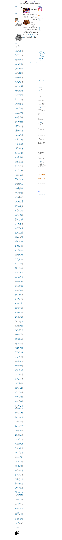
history (18, 238)
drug (17, 161)
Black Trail (22, 85)
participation (19, 343)
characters (18, 112)
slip (21, 437)
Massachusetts (17, 285)
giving (16, 211)
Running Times (17, 415)
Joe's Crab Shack (18, 259)
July (40, 88)
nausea (22, 313)
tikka (15, 483)
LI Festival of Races (21, 272)
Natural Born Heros (17, 313)
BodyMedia (17, 89)
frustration (19, 201)
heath (15, 232)
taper (20, 471)
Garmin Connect (19, 206)
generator (16, 209)
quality (15, 375)
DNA (21, 156)
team (17, 473)
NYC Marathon (18, 330)
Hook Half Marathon (17, 241)
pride (15, 366)
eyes (20, 179)
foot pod (22, 195)
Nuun (16, 328)
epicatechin (16, 174)
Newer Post (24, 62)
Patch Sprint (18, 344)
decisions (18, 145)
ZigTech (15, 527)
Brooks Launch (18, 98)
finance (15, 188)
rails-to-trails (21, 379)
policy (19, 357)
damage (21, 142)
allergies (15, 58)
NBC (18, 315)
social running (17, 442)
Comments (40, 15)
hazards (18, 228)
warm (18, 511)
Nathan (21, 312)
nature (20, 313)
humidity (20, 243)
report (15, 391)
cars (15, 109)
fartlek (21, 182)
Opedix (20, 335)
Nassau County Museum (17, 312)
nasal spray (21, 311)
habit (19, 222)
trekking (19, 496)
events (17, 176)
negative (21, 316)
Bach (15, 73)
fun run (21, 202)
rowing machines (20, 401)
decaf (19, 144)
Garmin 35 (16, 205)
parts (21, 343)
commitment (16, 125)
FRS (16, 201)
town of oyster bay (19, 486)
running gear (21, 409)
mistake (21, 298)
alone (18, 59)
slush (16, 439)
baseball (21, 78)
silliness (18, 433)
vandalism (22, 503)
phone (18, 351)
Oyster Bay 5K (20, 340)
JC (15, 258)
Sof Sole (18, 443)
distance (21, 154)
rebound (19, 382)
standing (21, 451)
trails (22, 491)
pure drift (18, 373)
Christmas (16, 115)
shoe (18, 430)
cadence (16, 103)
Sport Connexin (20, 448)
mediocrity (18, 290)
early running (21, 162)
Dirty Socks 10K (18, 151)
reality (16, 382)
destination (19, 147)
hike (17, 235)
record (19, 383)
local (16, 276)
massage (19, 286)
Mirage (19, 298)
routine (21, 400)
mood (21, 302)
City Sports (20, 117)
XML (19, 524)
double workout (20, 158)
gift (15, 210)
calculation (16, 104)
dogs (15, 158)
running (21, 406)
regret (22, 386)
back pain (17, 73)
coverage (16, 137)
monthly (18, 302)
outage (21, 337)
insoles (17, 251)
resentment (21, 391)
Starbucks (16, 452)
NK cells (22, 324)
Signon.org (16, 433)
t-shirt (20, 470)
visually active (21, 508)
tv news (21, 499)
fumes (17, 202)
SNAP (21, 439)
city (21, 116)
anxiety (19, 64)
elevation (20, 167)
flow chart (21, 192)
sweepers (19, 469)
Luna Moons (16, 280)
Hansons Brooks (17, 226)
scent (17, 422)
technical (17, 474)
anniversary (18, 62)
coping (18, 134)
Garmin (16, 204)
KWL (15, 267)
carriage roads (20, 108)
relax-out (16, 388)
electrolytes (16, 167)
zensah (15, 526)
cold (18, 121)
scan (18, 421)
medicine (16, 290)
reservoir (16, 392)
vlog (18, 509)
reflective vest (17, 386)
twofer (15, 500)
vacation (17, 503)
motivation (17, 304)
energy (22, 171)
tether (18, 478)
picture (18, 352)
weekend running (20, 515)
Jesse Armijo (17, 258)
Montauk (16, 302)
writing (18, 523)
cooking (20, 133)
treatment (18, 495)
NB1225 (16, 315)
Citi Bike (19, 116)
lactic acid (16, 268)
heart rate (21, 230)
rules (17, 402)
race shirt (17, 377)
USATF (22, 502)
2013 (21, 45)
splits (22, 447)
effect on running (20, 164)
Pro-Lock (18, 366)
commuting (16, 126)
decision (16, 145)
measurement (20, 288)
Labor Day (19, 267)
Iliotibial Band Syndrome (19, 246)
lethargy (18, 271)
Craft (18, 138)
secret (18, 424)
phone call (21, 351)
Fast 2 (17, 183)
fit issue (16, 189)
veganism (16, 504)
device (21, 147)
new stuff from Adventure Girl (31, 34)
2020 (39, 22)
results (20, 395)
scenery (15, 422)
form (18, 197)
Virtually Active (16, 507)
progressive (16, 369)
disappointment (16, 152)
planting (15, 355)
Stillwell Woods (20, 454)
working (15, 522)
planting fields (18, 355)
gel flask (17, 208)
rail (18, 379)
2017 (39, 26)
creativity (17, 139)
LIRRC (18, 275)
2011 (17, 45)
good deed (16, 215)
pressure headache (17, 365)
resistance (21, 392)
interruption (16, 254)
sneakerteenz (18, 440)
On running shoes (16, 335)
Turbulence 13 (18, 498)
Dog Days (21, 157)
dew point (16, 148)
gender (21, 208)
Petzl (21, 350)
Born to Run (19, 90)
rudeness (16, 402)
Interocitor (21, 253)
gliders (21, 211)
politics (21, 357)
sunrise (16, 465)
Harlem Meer (18, 227)
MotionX (22, 303)
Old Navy (22, 333)
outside (21, 338)
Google (18, 215)
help (18, 233)
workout (18, 522)
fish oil (22, 188)
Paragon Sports (21, 342)
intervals (19, 254)
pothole (16, 361)
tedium (20, 475)
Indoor (15, 250)
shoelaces (20, 431)
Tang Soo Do (17, 471)
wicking (16, 518)
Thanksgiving (16, 479)
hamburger (20, 224)
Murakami (19, 307)
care (16, 108)
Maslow (22, 284)
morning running (17, 303)
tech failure (19, 473)
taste (15, 473)
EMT (18, 170)
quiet (21, 375)
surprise (18, 468)
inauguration (16, 249)
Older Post (36, 62)
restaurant (16, 395)
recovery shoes (21, 384)
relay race (21, 388)
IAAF (21, 245)
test (22, 477)
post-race (21, 359)
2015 (39, 28)
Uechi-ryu (18, 500)
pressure (20, 364)
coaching (16, 120)
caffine (21, 103)
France (20, 197)
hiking (20, 235)
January (40, 95)
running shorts (20, 413)
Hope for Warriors (17, 242)
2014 (39, 29)
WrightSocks (16, 523)
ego (21, 165)
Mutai (21, 308)
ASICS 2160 (17, 67)
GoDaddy (17, 214)
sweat (16, 469)
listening (22, 275)
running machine (18, 411)
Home (30, 62)
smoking (18, 439)
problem (20, 366)
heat (20, 231)
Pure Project (21, 373)
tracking (20, 487)
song (16, 444)
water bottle (18, 512)
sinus (21, 434)
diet (20, 149)
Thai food (21, 478)
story (22, 456)
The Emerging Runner (18, 21)
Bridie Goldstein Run (17, 93)
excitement (21, 176)
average (22, 71)
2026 (39, 19)
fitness (21, 189)
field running (19, 187)
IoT (22, 255)
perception (21, 347)
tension (15, 477)
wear (21, 513)
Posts (39, 14)
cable (21, 102)
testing (16, 478)
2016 (39, 27)
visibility (19, 507)
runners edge (16, 404)
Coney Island (19, 130)
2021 (15, 46)
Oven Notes (16, 339)
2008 (39, 96)
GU (15, 221)
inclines (21, 249)
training (17, 493)
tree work (21, 495)
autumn (19, 71)
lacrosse (21, 267)
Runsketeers (16, 417)
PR (21, 362)
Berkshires (20, 80)
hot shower (22, 242)
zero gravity (21, 526)
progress (20, 368)
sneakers (16, 440)
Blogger (15, 87)
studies (18, 461)
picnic (15, 352)
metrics (20, 293)
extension (18, 179)
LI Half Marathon (17, 273)
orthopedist (16, 337)
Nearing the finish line (26, 6)
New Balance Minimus (17, 319)
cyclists (16, 142)
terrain (17, 477)
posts (18, 360)
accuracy (20, 51)
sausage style (16, 421)
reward (18, 397)
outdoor (16, 338)
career (17, 108)
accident (20, 50)
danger (15, 143)
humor (15, 244)
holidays (20, 239)
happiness (21, 226)
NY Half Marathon (19, 328)
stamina (18, 451)
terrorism (20, 477)
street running (20, 458)
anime (15, 62)
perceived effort (17, 347)
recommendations (16, 383)
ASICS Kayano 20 (21, 67)
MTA (17, 306)
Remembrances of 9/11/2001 (18, 14)
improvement (19, 248)
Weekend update (41, 75)
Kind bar (21, 263)
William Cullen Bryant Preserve (18, 519)
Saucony (20, 420)
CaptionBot (20, 107)
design (16, 147)
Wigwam (18, 518)
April (40, 91)
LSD (21, 279)
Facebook (19, 180)
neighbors (22, 317)
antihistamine (16, 64)
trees (15, 496)
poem (21, 356)
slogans (17, 438)
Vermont (16, 505)
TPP (22, 486)
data (19, 143)
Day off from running (41, 80)
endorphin (16, 171)
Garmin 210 (19, 204)
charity (21, 112)
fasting (18, 184)
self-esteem (19, 426)
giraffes (22, 210)
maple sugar (20, 281)
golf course (21, 214)
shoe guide (21, 430)
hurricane (21, 244)
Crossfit (21, 140)
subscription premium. (20, 462)
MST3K (15, 306)
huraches (18, 244)
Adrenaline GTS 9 (17, 54)
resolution (21, 393)
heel (17, 232)
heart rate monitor (17, 231)
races (17, 378)
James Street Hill (17, 257)
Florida (18, 192)
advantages (21, 54)
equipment (21, 174)
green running (18, 218)
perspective (16, 350)
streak (16, 458)
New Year (18, 322)
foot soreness (17, 196)
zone (17, 527)
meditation (21, 290)
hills (17, 237)
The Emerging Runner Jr (20, 480)
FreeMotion (20, 198)
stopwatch (16, 456)
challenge (17, 111)
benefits (17, 80)
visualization (18, 508)
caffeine (19, 103)
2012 (19, 45)
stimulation (17, 455)
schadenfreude (20, 422)
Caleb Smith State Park (20, 104)
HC (20, 228)
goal (15, 213)
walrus (16, 511)
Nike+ (19, 323)
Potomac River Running (20, 361)
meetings (18, 291)
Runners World (17, 405)
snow (20, 440)
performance (17, 348)
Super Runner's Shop (20, 466)
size (18, 435)
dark (17, 143)
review (15, 397)
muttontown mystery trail (18, 309)
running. (17, 416)
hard (15, 227)
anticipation (21, 63)
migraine (16, 295)
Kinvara (16, 264)
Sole (22, 443)
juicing (21, 260)
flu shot (19, 193)
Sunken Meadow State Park (20, 464)
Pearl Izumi (18, 346)
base (20, 77)
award (16, 72)
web (17, 515)
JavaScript (21, 257)
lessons (15, 271)
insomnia (20, 251)
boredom (16, 90)
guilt (17, 221)
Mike (17, 295)
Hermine (21, 233)
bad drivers (16, 74)
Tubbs (16, 498)
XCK (18, 524)
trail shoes (20, 491)
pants (16, 342)
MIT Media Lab (19, 299)
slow (19, 438)
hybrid (15, 245)
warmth (21, 511)
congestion (17, 131)
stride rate (18, 460)
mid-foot (20, 294)
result (18, 395)
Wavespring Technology (18, 513)
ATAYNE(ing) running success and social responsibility (41, 56)
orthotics (19, 337)
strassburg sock (18, 457)
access (17, 50)
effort (18, 165)
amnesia (22, 60)
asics (18, 66)
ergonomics (16, 175)
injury (22, 250)
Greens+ (17, 219)
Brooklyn (16, 95)
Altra (17, 60)
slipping (15, 438)
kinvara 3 (20, 264)
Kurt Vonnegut (18, 266)
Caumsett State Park (20, 109)
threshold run (19, 482)
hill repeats (20, 236)
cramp (20, 138)
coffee (16, 121)
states (17, 453)
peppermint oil (21, 346)
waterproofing (21, 512)
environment (19, 173)
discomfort (19, 153)
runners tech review (20, 404)
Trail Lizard (20, 489)
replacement (21, 390)
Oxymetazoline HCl (20, 339)
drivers (21, 160)
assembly (22, 68)
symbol (15, 470)
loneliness (16, 277)
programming (17, 368)
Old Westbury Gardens (18, 334)
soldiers (20, 443)
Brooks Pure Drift (20, 99)
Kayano (19, 262)
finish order (18, 188)
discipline (16, 153)
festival (18, 186)
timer (21, 484)
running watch (21, 415)
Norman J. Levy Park (21, 326)
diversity (21, 155)
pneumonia (21, 355)
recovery (16, 384)
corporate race (19, 135)
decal (21, 144)
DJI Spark (19, 156)
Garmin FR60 (16, 207)
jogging (21, 259)
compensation (18, 127)
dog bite (18, 157)
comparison (20, 126)
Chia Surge (22, 113)
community (20, 125)
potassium (22, 360)
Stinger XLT (20, 455)
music (18, 308)
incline (18, 249)
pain (17, 341)
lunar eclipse (19, 280)
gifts (19, 210)
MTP (19, 306)
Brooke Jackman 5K (19, 94)
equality (18, 174)
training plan (21, 493)
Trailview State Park (18, 492)
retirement (16, 396)
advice (15, 56)
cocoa (18, 120)
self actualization (19, 425)
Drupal (19, 161)
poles (17, 357)
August (40, 87)
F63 (22, 179)
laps (21, 268)
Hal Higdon (16, 223)
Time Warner (19, 484)
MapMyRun (16, 282)
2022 (39, 20)
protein (17, 370)
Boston (22, 90)
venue (18, 504)
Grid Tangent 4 (21, 219)
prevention (21, 365)
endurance (18, 171)
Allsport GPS (18, 58)
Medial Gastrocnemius (17, 289)
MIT (15, 299)
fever (20, 186)
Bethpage (20, 81)
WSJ (20, 523)
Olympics (21, 334)
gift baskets (18, 210)
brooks (19, 96)
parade (18, 342)
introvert (22, 254)
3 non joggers (19, 46)
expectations (16, 177)
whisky (18, 517)
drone (15, 161)
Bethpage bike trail (18, 82)
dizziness (16, 156)
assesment (17, 69)
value (19, 503)
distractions (18, 155)
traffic (17, 488)
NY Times (19, 329)
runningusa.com (20, 416)
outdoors (19, 338)
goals (22, 213)
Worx (21, 522)
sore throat (19, 444)
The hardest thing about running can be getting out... (42, 68)
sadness (21, 418)
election (21, 166)
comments (21, 124)
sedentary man (33, 39)
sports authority (20, 449)
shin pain (16, 429)
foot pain (19, 195)
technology (16, 475)
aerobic (18, 56)
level (20, 271)
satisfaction (16, 420)
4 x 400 (18, 47)
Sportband (16, 449)
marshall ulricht (16, 284)
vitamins (16, 509)
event (15, 176)
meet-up (15, 291)
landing (19, 268)
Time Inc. (20, 483)
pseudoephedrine (21, 370)
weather (16, 514)
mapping (19, 282)
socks (15, 443)
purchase (16, 373)
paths (21, 344)
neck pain (16, 316)
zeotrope (18, 526)
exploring (21, 178)
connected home (20, 131)
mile (19, 295)
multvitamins (16, 307)
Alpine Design (20, 59)
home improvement (20, 240)
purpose (16, 374)
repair (16, 390)
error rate (21, 175)
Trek (17, 496)
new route (18, 321)
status (21, 453)
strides (21, 460)
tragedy (20, 488)
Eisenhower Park (17, 166)
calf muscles (20, 105)
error (18, 175)
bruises (21, 100)
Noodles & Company (21, 325)
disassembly (21, 152)
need (18, 316)
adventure (16, 55)
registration (20, 386)
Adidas (16, 53)
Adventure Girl (19, 55)
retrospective (21, 396)
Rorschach (16, 400)
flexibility (16, 191)
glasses (18, 211)
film (21, 187)
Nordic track (17, 326)
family (19, 181)
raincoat (19, 380)
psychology (17, 371)
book (21, 89)
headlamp (22, 229)
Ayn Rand (19, 72)
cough (21, 136)
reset (18, 392)
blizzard (19, 86)
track (17, 487)
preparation (16, 364)
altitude (15, 60)
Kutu (21, 266)
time (17, 483)
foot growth (16, 195)
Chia (19, 113)
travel (17, 494)
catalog (17, 109)
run (19, 402)
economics (16, 164)
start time (20, 452)
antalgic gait (18, 63)
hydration (18, 245)
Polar (15, 357)
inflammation (19, 250)
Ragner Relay (16, 379)
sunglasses (16, 464)
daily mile (19, 142)
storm (20, 456)
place (18, 353)
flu (17, 193)
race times (20, 377)
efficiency (16, 165)
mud (21, 306)
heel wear (19, 232)
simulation (16, 434)
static (19, 453)
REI (19, 387)
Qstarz (19, 374)
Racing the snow (41, 54)
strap (16, 457)
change (15, 112)
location (18, 276)
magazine (22, 280)
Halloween (16, 224)
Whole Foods (21, 517)
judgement (16, 260)
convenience (17, 133)
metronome (16, 294)
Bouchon (21, 91)
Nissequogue (18, 324)
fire (20, 188)
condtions (16, 130)
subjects (15, 462)
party (15, 344)
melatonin (21, 291)
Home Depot (16, 240)
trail (22, 488)
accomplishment (16, 51)
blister (16, 86)
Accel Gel (21, 49)
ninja (16, 324)
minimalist (16, 298)
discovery (22, 153)
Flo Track (20, 191)
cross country (20, 139)
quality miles (19, 375)
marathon (21, 282)
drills (19, 160)
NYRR (20, 331)
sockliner (21, 442)
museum (16, 308)
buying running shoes (17, 102)
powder (15, 362)
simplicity (21, 433)
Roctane (16, 399)
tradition (15, 488)
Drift (17, 160)
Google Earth (21, 215)
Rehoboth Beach (17, 387)
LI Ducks (17, 272)
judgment (19, 260)
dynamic (18, 162)
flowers (15, 193)
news (21, 322)
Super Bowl (16, 466)
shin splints (19, 429)
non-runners (17, 325)
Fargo (19, 182)
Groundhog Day (19, 220)
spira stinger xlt (19, 447)
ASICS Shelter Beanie (18, 68)
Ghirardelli (19, 209)
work (20, 521)
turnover (18, 499)
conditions (20, 129)
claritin (17, 118)
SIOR (16, 435)
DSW (21, 161)
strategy (22, 457)
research (18, 391)
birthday (17, 84)
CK (15, 118)
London (21, 276)
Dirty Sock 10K (19, 150)
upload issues (16, 502)
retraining (18, 396)
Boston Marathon (18, 91)
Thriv (21, 482)
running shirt (18, 412)
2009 (39, 35)
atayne (22, 69)
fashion (15, 183)
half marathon (19, 223)
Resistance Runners (17, 393)
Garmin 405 (19, 205)
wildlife (21, 518)
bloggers (18, 87)
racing (20, 378)
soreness (22, 444)
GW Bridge (16, 222)
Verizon (21, 504)
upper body (19, 502)
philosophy (16, 351)
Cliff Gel (21, 118)
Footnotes (21, 196)
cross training (16, 140)
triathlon (22, 496)
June (40, 89)
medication (21, 289)
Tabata (22, 470)
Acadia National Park (18, 49)
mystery (15, 311)
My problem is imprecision (42, 69)
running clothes (18, 407)
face (16, 180)
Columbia (16, 124)
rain (16, 380)
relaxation (18, 388)
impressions (16, 248)
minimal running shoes (18, 297)
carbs (22, 107)
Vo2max (21, 509)
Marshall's (19, 284)
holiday (16, 239)
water (15, 512)
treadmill (21, 494)
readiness (17, 381)
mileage (22, 295)
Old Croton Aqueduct (18, 333)
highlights (16, 235)
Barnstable (19, 77)
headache (18, 229)
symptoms (18, 470)
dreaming (16, 160)
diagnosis (19, 148)
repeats (18, 390)
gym (18, 222)
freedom (17, 198)
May (40, 90)
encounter (21, 170)
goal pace (18, 213)
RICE (19, 397)
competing (21, 127)
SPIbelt (16, 446)
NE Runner (21, 315)
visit (21, 507)
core (20, 134)
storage (18, 456)
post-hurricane (17, 359)
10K (17, 44)
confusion (22, 130)
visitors (16, 508)
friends (19, 199)
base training (16, 78)
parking (16, 343)
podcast (19, 356)
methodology (16, 293)
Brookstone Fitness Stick (17, 100)
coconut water (21, 120)
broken (15, 94)
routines (16, 401)
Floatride (16, 192)
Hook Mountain (21, 241)
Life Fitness (21, 273)
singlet (19, 434)
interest (16, 253)
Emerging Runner (18, 169)
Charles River (16, 113)
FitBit (18, 189)
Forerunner (16, 197)
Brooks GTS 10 (18, 97)
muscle (21, 307)
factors (21, 180)
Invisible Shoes (19, 255)
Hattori (20, 227)
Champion (21, 111)
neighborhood (17, 317)
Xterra (22, 524)
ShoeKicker (16, 431)
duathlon (16, 162)
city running (16, 117)
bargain (19, 76)
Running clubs (18, 408)
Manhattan (17, 281)
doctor (15, 157)
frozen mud (21, 200)
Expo (15, 179)
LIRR (15, 275)
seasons (16, 424)
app (21, 64)
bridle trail (21, 93)
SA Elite (19, 418)
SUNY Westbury (20, 465)
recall (21, 382)
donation (17, 158)
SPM (16, 448)
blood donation (21, 87)
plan (20, 353)
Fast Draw (20, 183)
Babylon (21, 72)
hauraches (16, 228)
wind (22, 519)
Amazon (19, 60)
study (21, 461)
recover (21, 383)
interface (18, 253)
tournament (16, 486)
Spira (15, 447)
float (22, 191)
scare (21, 421)
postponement (16, 360)
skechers (21, 435)
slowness (22, 438)
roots (21, 399)
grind (16, 220)
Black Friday (19, 85)
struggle (16, 461)
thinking (16, 482)
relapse (21, 387)
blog (21, 86)
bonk (19, 89)
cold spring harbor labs (19, 122)
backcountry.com (20, 73)
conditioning (16, 129)
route (18, 400)
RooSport (19, 399)
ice (15, 246)
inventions (16, 255)
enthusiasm (17, 173)
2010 (15, 45)
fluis (21, 193)
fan (17, 182)
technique (20, 474)
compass (16, 127)
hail (21, 222)
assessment (19, 69)
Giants (21, 209)
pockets (16, 356)
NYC (22, 329)
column (18, 124)
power (18, 362)
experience (16, 178)
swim (21, 469)
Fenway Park (16, 186)
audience (17, 71)
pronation (19, 369)
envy (21, 173)
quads (21, 374)
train (22, 492)
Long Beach (19, 277)
